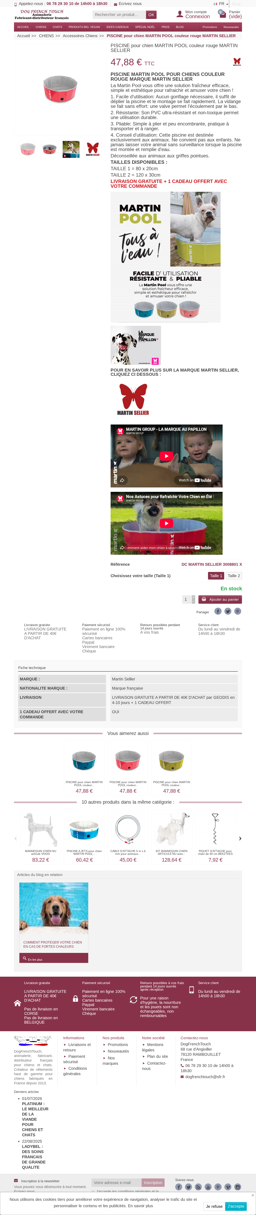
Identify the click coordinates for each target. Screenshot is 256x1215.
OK (151, 15)
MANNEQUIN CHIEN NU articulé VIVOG (40, 852)
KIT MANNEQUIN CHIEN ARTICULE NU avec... (171, 852)
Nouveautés (231, 27)
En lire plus (32, 958)
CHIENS (41, 27)
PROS (165, 27)
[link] (217, 611)
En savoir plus (140, 1206)
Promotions (210, 27)
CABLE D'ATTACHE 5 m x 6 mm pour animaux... (128, 852)
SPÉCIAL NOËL (145, 27)
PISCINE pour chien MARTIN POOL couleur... (84, 783)
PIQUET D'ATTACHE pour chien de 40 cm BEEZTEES (215, 852)
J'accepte (236, 1206)
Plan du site (157, 1056)
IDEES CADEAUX (117, 27)
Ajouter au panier (224, 599)
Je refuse (214, 1206)
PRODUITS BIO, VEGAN (84, 27)
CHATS (57, 27)
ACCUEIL (23, 27)
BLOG (180, 27)
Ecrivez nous (130, 3)
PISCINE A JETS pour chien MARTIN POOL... (84, 852)
